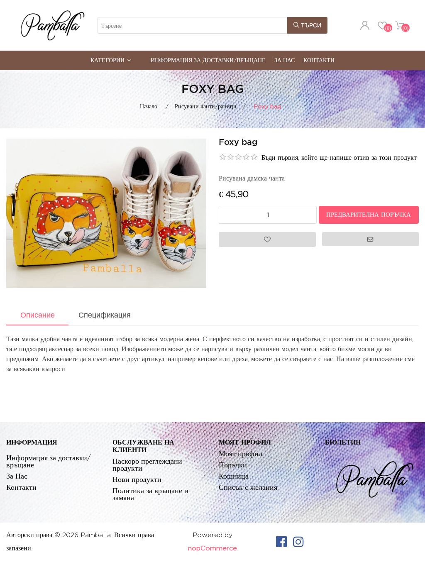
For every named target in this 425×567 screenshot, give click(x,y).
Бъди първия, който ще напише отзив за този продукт (339, 157)
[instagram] (298, 541)
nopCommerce (212, 548)
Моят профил (240, 453)
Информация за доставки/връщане (208, 60)
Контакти (319, 60)
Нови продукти (136, 479)
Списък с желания (248, 487)
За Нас (284, 60)
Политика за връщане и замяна (150, 493)
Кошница (234, 476)
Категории (107, 60)
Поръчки (233, 465)
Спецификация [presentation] (104, 315)
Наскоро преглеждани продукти (147, 464)
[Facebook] (281, 541)
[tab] (37, 316)
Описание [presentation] (37, 315)
